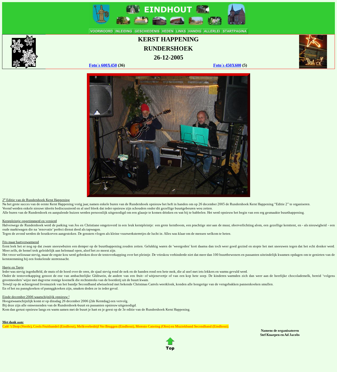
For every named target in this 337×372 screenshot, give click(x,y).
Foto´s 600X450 (103, 65)
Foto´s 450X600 (227, 65)
